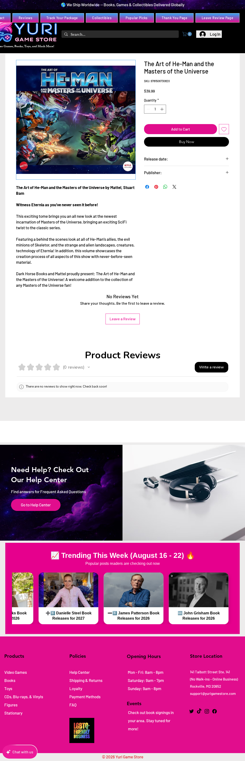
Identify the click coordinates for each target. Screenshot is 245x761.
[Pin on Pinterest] (156, 187)
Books (9, 680)
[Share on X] (174, 187)
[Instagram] (207, 711)
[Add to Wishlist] (224, 129)
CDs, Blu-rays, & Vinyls (23, 696)
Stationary (13, 712)
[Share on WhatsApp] (165, 187)
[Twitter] (192, 711)
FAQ (73, 704)
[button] (187, 34)
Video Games (15, 672)
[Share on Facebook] (147, 187)
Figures (10, 704)
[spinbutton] (155, 109)
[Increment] (162, 109)
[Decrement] (148, 109)
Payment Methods (85, 696)
